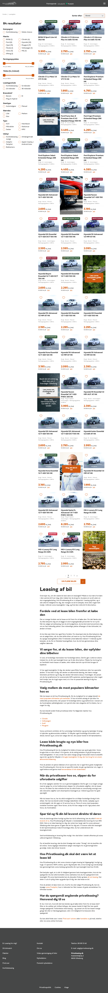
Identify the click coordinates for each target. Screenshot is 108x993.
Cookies (58, 987)
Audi (44, 723)
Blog (4, 958)
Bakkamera (10, 147)
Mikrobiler (10, 127)
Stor (7, 116)
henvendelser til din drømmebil (73, 769)
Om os (39, 948)
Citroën (26, 39)
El (22, 96)
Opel (9, 45)
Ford (9, 42)
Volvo (9, 51)
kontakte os (84, 919)
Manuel (24, 106)
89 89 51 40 (82, 943)
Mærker (5, 953)
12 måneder (26, 86)
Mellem (24, 114)
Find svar (6, 963)
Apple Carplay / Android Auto (28, 143)
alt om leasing (93, 877)
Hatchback (26, 124)
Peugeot (26, 45)
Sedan (8, 129)
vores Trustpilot (51, 887)
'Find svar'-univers (69, 919)
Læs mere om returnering (48, 121)
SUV (7, 124)
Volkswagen (27, 48)
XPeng (9, 54)
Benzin (8, 96)
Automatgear (11, 106)
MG (24, 51)
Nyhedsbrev (41, 958)
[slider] (4, 63)
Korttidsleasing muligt (12, 138)
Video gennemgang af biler (47, 953)
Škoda (9, 48)
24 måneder (10, 89)
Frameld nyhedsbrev (44, 963)
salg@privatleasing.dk (85, 948)
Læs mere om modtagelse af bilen (49, 392)
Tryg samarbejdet (94, 548)
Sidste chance (27, 32)
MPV (23, 129)
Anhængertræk (27, 137)
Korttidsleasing (12, 32)
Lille (7, 114)
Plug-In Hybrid (11, 99)
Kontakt (40, 943)
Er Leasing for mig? (10, 943)
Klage (66, 987)
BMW (9, 39)
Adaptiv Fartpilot (9, 143)
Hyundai (26, 42)
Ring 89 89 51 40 (71, 469)
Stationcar (25, 127)
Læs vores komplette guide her (94, 278)
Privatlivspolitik (45, 987)
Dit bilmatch (71, 192)
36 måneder (26, 89)
